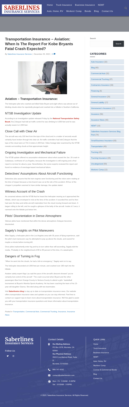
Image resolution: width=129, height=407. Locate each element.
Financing (95, 91)
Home (50, 5)
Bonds (88, 11)
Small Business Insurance (102, 140)
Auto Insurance (97, 62)
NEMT (101, 5)
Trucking (94, 152)
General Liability (97, 102)
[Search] (125, 8)
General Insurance (98, 97)
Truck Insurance (64, 5)
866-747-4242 (58, 369)
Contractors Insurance (100, 85)
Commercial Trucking (48, 312)
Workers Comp (97, 170)
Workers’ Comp (74, 11)
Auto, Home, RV (55, 11)
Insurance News (98, 120)
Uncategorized (97, 164)
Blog (96, 11)
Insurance (62, 312)
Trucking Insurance (99, 158)
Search (93, 38)
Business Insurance (85, 5)
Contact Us (107, 11)
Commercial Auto (32, 312)
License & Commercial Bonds (105, 370)
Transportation (19, 312)
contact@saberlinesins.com (63, 375)
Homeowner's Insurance (101, 108)
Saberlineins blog (16, 291)
